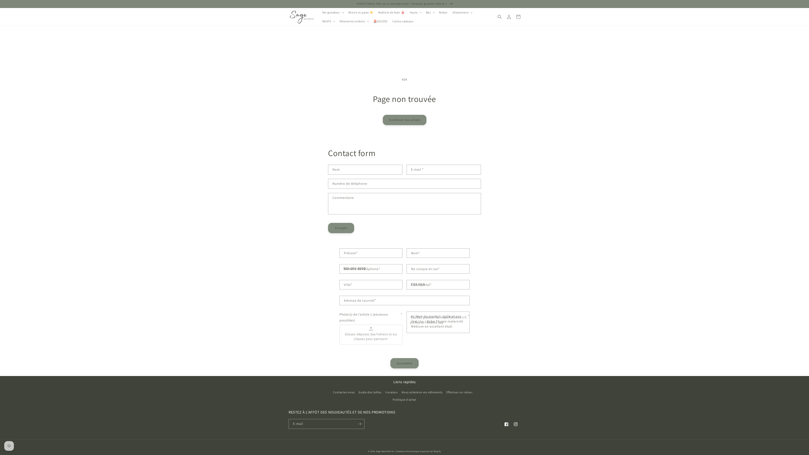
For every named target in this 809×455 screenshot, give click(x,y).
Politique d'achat (404, 399)
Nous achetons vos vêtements (422, 392)
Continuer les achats (404, 120)
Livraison (391, 392)
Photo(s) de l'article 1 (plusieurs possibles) (370, 317)
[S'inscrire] (359, 424)
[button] (333, 12)
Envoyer (341, 228)
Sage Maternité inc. (385, 451)
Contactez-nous (344, 392)
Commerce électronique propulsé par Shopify (418, 451)
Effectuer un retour (459, 392)
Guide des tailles (370, 392)
